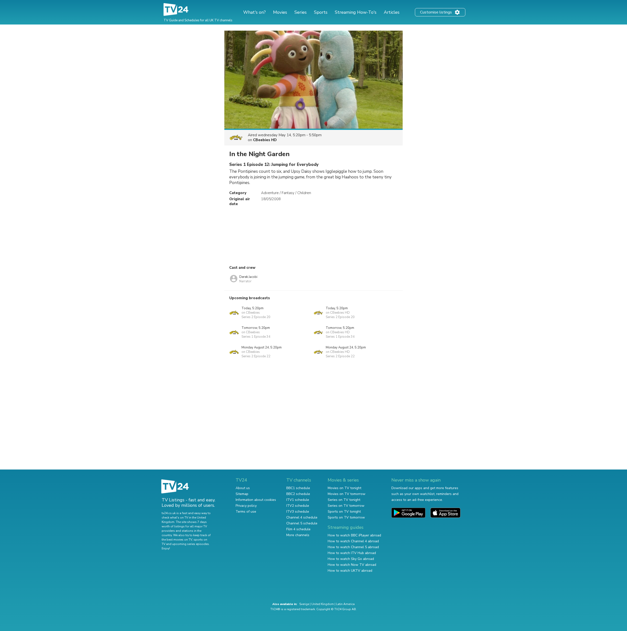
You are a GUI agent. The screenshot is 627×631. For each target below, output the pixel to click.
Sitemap (242, 494)
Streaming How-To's (355, 12)
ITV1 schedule (297, 499)
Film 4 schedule (298, 529)
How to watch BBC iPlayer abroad (354, 535)
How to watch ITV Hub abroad (352, 553)
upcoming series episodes (190, 544)
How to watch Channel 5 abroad (353, 547)
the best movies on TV (177, 540)
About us (243, 488)
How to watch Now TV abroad (352, 564)
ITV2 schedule (297, 505)
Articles (391, 12)
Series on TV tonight (344, 499)
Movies (280, 12)
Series (300, 12)
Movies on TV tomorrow (346, 494)
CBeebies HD (265, 139)
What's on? (254, 12)
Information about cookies (256, 499)
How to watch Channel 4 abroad (353, 541)
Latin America (345, 604)
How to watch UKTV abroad (350, 570)
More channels (297, 535)
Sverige (304, 604)
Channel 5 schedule (301, 523)
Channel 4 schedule (301, 517)
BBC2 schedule (298, 494)
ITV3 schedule (297, 511)
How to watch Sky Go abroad (351, 559)
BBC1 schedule (298, 488)
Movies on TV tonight (344, 488)
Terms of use (246, 511)
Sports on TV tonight (344, 511)
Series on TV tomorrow (346, 505)
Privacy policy (246, 505)
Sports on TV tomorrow (346, 517)
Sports (320, 12)
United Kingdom (322, 604)
